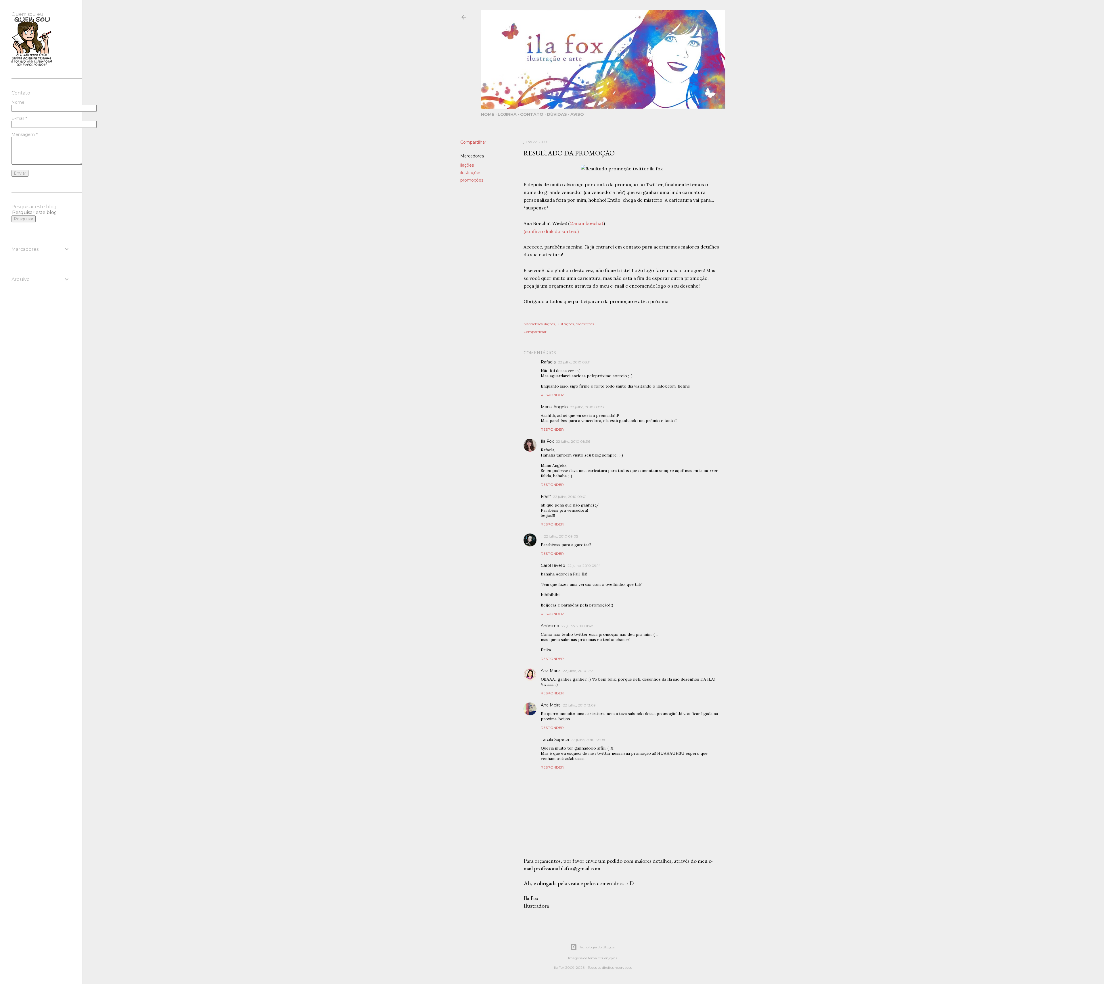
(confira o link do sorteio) (551, 231)
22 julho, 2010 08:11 (574, 362)
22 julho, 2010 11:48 (577, 626)
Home (487, 114)
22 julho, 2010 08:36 (573, 441)
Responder (552, 395)
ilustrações (470, 172)
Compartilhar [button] (473, 142)
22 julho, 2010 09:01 (569, 496)
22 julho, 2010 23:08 (588, 739)
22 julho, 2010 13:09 (579, 705)
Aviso (577, 114)
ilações (467, 165)
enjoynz (611, 958)
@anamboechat (586, 223)
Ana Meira (551, 705)
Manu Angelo (554, 406)
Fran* (546, 496)
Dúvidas (557, 114)
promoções (471, 180)
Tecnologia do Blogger (597, 947)
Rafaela (548, 362)
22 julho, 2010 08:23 (587, 407)
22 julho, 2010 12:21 (578, 671)
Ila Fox (547, 441)
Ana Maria (551, 670)
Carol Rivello (553, 565)
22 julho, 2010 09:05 (561, 536)
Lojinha (507, 114)
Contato (531, 114)
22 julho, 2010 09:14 (584, 565)
